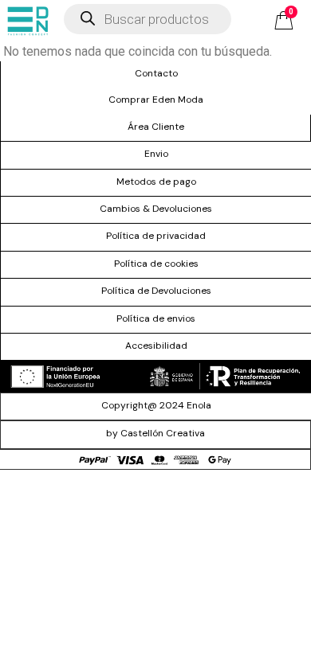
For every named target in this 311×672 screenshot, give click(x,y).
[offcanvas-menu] (28, 21)
